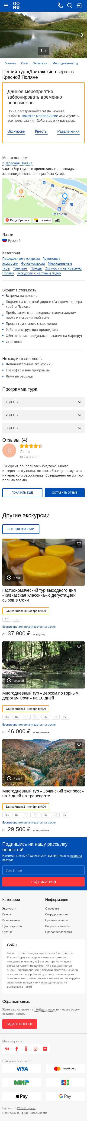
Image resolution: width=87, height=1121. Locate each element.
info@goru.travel (44, 1009)
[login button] (78, 6)
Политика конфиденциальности (24, 1113)
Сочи (24, 63)
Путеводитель (12, 926)
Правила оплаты (56, 920)
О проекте (52, 908)
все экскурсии (20, 529)
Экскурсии (16, 131)
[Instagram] (35, 1048)
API (57, 220)
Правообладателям (58, 932)
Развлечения (68, 131)
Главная (10, 63)
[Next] (82, 35)
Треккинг (20, 268)
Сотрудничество (56, 914)
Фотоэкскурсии (33, 263)
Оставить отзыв (64, 492)
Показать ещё (22, 492)
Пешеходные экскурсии (21, 258)
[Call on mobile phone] (60, 6)
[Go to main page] (16, 6)
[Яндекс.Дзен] (45, 1048)
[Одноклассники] (26, 1048)
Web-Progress (26, 1108)
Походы (36, 268)
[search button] (69, 6)
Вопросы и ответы (57, 926)
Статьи (7, 932)
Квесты (41, 131)
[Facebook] (16, 1048)
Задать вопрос (19, 1024)
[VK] (7, 1048)
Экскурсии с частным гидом (39, 273)
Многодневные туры (66, 63)
